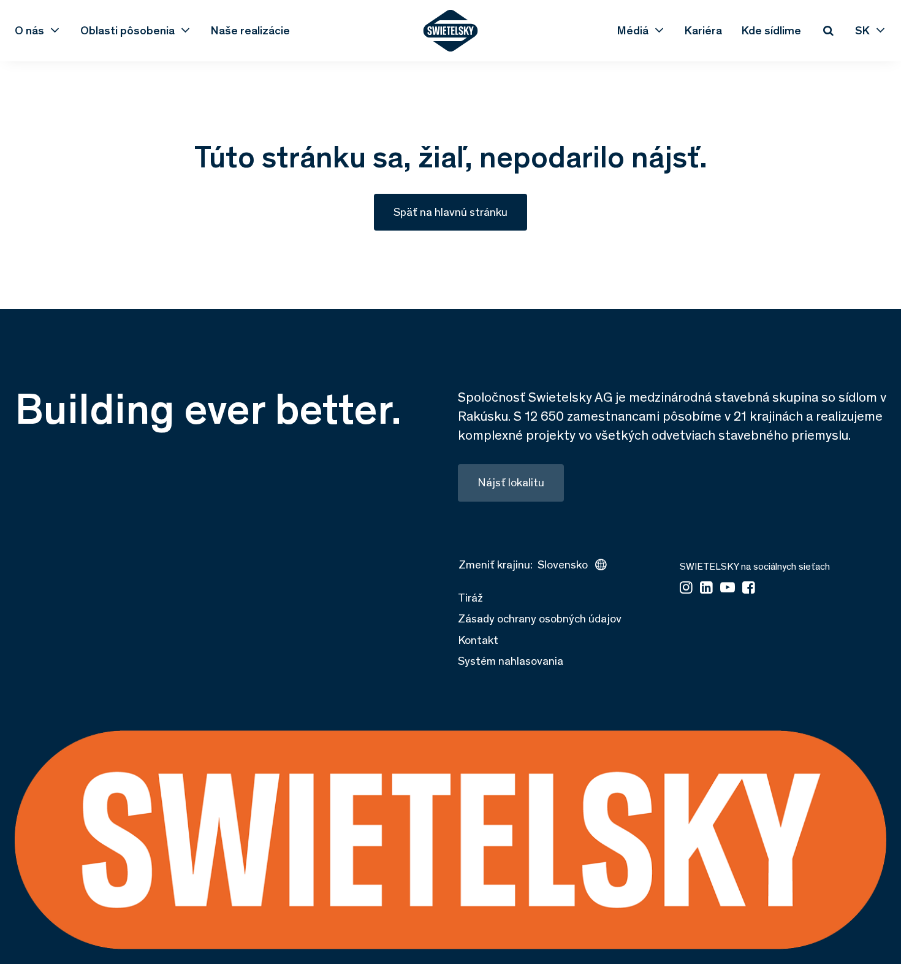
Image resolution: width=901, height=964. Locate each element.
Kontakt (478, 640)
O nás (29, 30)
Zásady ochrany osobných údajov (540, 618)
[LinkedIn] (706, 588)
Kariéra (703, 30)
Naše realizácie (250, 30)
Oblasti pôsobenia (127, 30)
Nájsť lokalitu (510, 482)
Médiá (632, 30)
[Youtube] (727, 588)
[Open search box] (828, 30)
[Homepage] (451, 31)
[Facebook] (748, 588)
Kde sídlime (771, 30)
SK (862, 30)
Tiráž (470, 598)
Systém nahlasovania (510, 661)
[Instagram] (686, 588)
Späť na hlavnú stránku (450, 212)
